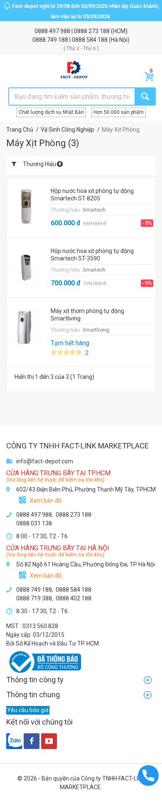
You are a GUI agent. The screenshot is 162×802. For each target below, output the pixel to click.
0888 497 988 (52, 31)
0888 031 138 (34, 523)
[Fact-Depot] (73, 70)
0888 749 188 (50, 39)
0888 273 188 (92, 31)
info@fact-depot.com (44, 461)
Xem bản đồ (45, 500)
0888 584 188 (90, 39)
